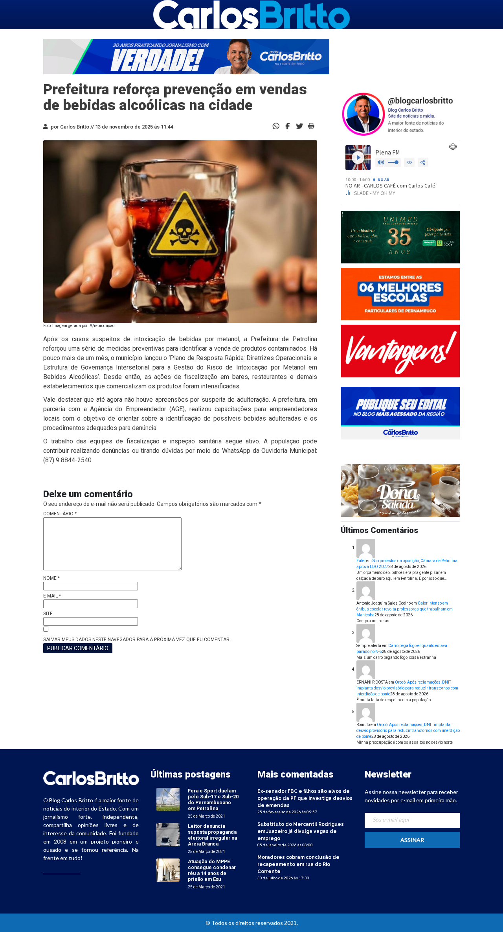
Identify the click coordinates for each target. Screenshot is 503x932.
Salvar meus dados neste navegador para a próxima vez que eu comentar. (137, 639)
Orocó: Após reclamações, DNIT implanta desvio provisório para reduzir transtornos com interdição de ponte (407, 688)
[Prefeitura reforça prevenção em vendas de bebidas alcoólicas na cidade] (288, 126)
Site (48, 613)
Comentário (60, 514)
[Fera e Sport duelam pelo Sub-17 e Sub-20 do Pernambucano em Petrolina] (168, 799)
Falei (360, 561)
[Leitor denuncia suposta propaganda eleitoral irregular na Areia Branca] (168, 835)
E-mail (52, 596)
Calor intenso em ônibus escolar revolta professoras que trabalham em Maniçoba (404, 609)
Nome (51, 578)
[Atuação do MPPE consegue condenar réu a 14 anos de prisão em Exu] (168, 870)
